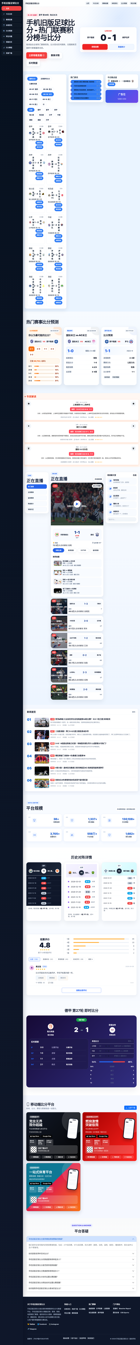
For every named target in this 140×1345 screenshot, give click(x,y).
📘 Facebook (42, 1324)
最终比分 (32, 79)
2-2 (31, 354)
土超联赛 (107, 1308)
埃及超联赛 (92, 1312)
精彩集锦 (58, 144)
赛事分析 (39, 178)
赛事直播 (105, 3)
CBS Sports (124, 1312)
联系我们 (91, 1338)
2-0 (38, 349)
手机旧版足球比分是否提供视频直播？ (43, 1265)
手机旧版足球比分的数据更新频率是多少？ (45, 1259)
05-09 (33, 94)
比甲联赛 (99, 1308)
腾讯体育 (116, 1312)
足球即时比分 (45, 79)
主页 (87, 3)
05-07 (33, 89)
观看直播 (95, 47)
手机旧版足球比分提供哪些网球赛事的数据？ (46, 1239)
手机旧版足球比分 (10, 3)
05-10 (47, 94)
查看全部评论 (81, 990)
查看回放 (39, 143)
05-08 (47, 89)
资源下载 (75, 1309)
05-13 (33, 104)
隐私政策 (66, 1338)
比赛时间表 (33, 84)
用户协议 (74, 1338)
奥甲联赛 (101, 1312)
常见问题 (133, 3)
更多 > (130, 1041)
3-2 (52, 349)
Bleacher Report (125, 1308)
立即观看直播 (35, 55)
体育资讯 (114, 3)
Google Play (47, 1136)
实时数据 (33, 63)
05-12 (47, 99)
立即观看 (111, 84)
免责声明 (83, 1338)
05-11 (33, 99)
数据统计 (121, 47)
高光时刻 (39, 147)
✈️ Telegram (32, 1329)
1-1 (45, 349)
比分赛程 (82, 1309)
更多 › (134, 712)
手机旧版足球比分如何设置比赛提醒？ (43, 1277)
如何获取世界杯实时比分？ (39, 1253)
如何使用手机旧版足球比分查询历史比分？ (45, 1288)
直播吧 (115, 1308)
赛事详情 (55, 55)
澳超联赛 (92, 1308)
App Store (35, 1136)
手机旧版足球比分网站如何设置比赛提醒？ (45, 1282)
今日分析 (96, 3)
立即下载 (131, 1108)
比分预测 (124, 3)
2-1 (31, 349)
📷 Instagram (54, 1324)
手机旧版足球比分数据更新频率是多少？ (44, 1271)
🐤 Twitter (31, 1324)
